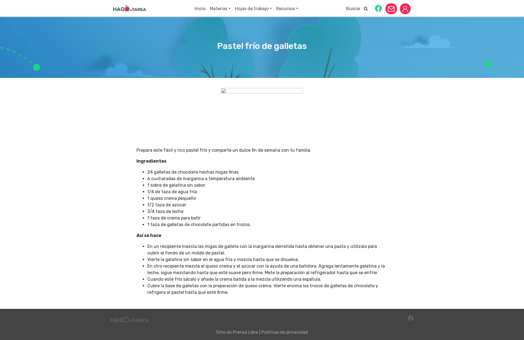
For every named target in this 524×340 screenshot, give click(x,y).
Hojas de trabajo (252, 8)
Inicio (200, 8)
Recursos (285, 8)
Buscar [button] (355, 8)
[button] (378, 8)
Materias (218, 8)
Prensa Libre (245, 332)
